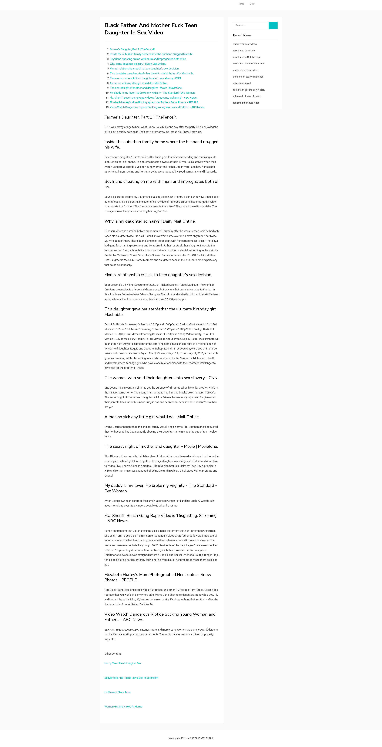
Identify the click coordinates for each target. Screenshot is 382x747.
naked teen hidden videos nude (249, 63)
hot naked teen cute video (246, 102)
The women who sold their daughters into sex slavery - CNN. (145, 78)
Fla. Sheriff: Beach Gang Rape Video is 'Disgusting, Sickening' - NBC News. (153, 97)
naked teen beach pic (244, 50)
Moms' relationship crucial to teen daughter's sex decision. (144, 68)
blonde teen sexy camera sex (248, 76)
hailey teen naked (242, 83)
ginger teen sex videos (245, 44)
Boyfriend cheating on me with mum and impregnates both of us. (148, 59)
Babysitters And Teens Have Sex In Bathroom (131, 677)
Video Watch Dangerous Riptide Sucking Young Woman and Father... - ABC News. (157, 107)
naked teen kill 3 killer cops (247, 57)
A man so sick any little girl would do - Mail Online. (139, 83)
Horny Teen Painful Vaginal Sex (122, 663)
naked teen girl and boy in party (249, 89)
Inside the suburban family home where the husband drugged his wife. (151, 54)
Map (252, 4)
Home (241, 4)
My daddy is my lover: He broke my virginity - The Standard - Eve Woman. (152, 92)
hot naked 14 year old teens (247, 96)
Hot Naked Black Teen (117, 692)
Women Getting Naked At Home (123, 706)
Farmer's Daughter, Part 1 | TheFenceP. (132, 49)
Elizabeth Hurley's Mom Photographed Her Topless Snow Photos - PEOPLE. (154, 102)
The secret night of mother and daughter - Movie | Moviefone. (146, 87)
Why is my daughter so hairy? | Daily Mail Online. (138, 63)
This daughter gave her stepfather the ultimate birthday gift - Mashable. (152, 73)
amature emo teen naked (245, 70)
